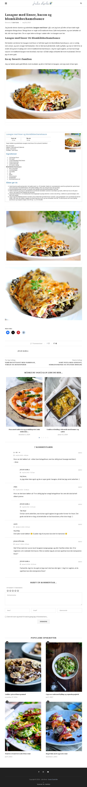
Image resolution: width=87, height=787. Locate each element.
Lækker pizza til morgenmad (15, 694)
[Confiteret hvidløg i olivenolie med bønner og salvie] (63, 402)
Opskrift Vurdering (14, 588)
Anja (15, 487)
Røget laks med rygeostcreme (57, 754)
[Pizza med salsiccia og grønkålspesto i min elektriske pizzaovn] (24, 402)
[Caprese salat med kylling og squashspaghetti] (64, 667)
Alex (15, 524)
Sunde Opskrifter (53, 779)
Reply (80, 453)
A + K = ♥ (16, 452)
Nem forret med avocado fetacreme (18, 754)
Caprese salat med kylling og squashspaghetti (62, 694)
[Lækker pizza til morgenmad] (23, 667)
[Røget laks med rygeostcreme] (64, 726)
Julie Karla (15, 22)
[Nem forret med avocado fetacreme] (23, 726)
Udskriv (72, 151)
